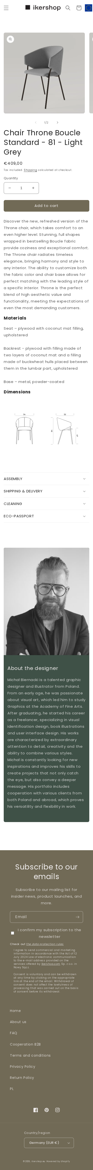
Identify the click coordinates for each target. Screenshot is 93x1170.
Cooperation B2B (25, 1044)
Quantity (11, 178)
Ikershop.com (50, 964)
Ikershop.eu (38, 1161)
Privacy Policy (22, 1066)
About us (18, 1021)
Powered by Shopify (58, 1161)
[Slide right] (57, 122)
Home (15, 1010)
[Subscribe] (77, 917)
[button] (6, 7)
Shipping (30, 170)
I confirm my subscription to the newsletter (49, 933)
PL (12, 1088)
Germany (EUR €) (44, 1142)
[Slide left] (35, 122)
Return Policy (22, 1077)
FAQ (13, 1032)
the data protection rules (45, 944)
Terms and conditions (30, 1055)
